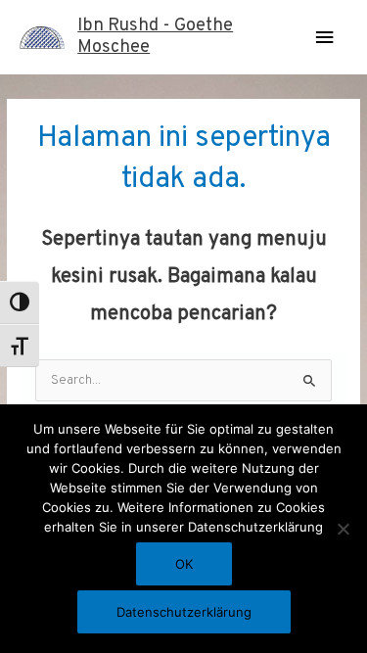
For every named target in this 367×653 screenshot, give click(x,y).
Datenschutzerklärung (184, 612)
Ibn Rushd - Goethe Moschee (155, 37)
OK (184, 564)
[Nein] (342, 528)
